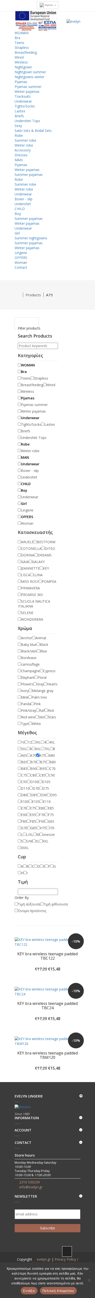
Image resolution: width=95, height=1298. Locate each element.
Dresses (21, 155)
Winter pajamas (27, 91)
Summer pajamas (29, 174)
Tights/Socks (25, 106)
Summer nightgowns (31, 238)
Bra (17, 37)
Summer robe (25, 140)
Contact (21, 267)
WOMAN (22, 33)
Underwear (23, 101)
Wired (19, 57)
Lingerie (21, 252)
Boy (18, 213)
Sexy (18, 125)
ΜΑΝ (19, 160)
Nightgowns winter (29, 76)
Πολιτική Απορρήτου (58, 1291)
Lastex (20, 111)
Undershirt (23, 204)
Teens (19, 42)
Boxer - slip (23, 199)
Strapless (22, 47)
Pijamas (21, 81)
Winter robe (24, 145)
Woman (21, 262)
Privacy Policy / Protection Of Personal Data (51, 1261)
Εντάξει (29, 1291)
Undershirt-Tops (27, 120)
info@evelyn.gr (30, 1187)
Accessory (23, 150)
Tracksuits (23, 96)
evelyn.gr (44, 1259)
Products (33, 294)
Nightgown (23, 67)
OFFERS (21, 257)
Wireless (21, 62)
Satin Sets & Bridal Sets (33, 130)
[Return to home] (19, 294)
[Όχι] (88, 1280)
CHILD (20, 208)
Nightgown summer (30, 72)
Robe (19, 135)
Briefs (19, 116)
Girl (17, 233)
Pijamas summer (28, 86)
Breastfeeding (26, 52)
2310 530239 (29, 1182)
